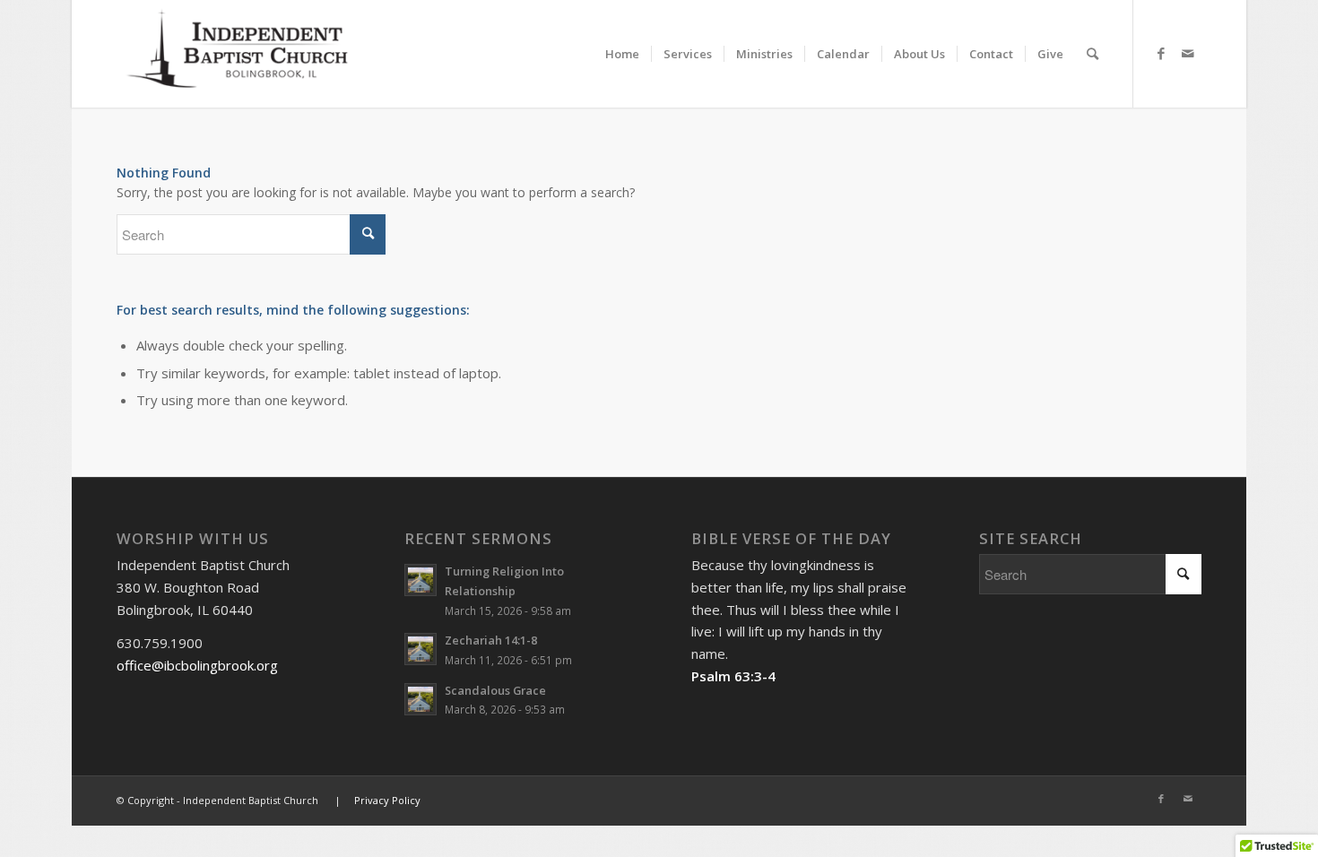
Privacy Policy (387, 800)
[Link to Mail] (1188, 52)
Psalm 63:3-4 (733, 676)
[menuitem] (622, 38)
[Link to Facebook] (1161, 52)
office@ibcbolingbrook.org (197, 665)
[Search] (1092, 54)
